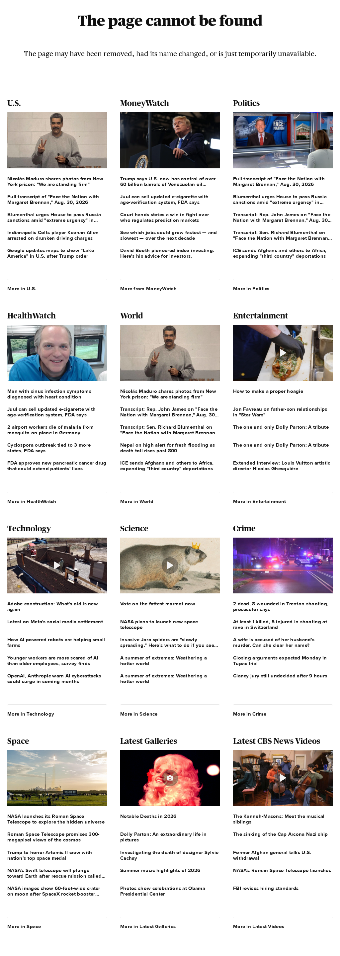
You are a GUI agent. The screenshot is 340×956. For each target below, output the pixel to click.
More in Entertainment (259, 501)
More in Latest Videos (258, 926)
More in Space (24, 926)
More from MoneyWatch (148, 289)
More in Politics (251, 289)
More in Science (139, 714)
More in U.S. (22, 289)
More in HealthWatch (31, 501)
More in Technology (30, 714)
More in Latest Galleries (148, 926)
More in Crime (249, 714)
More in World (136, 501)
